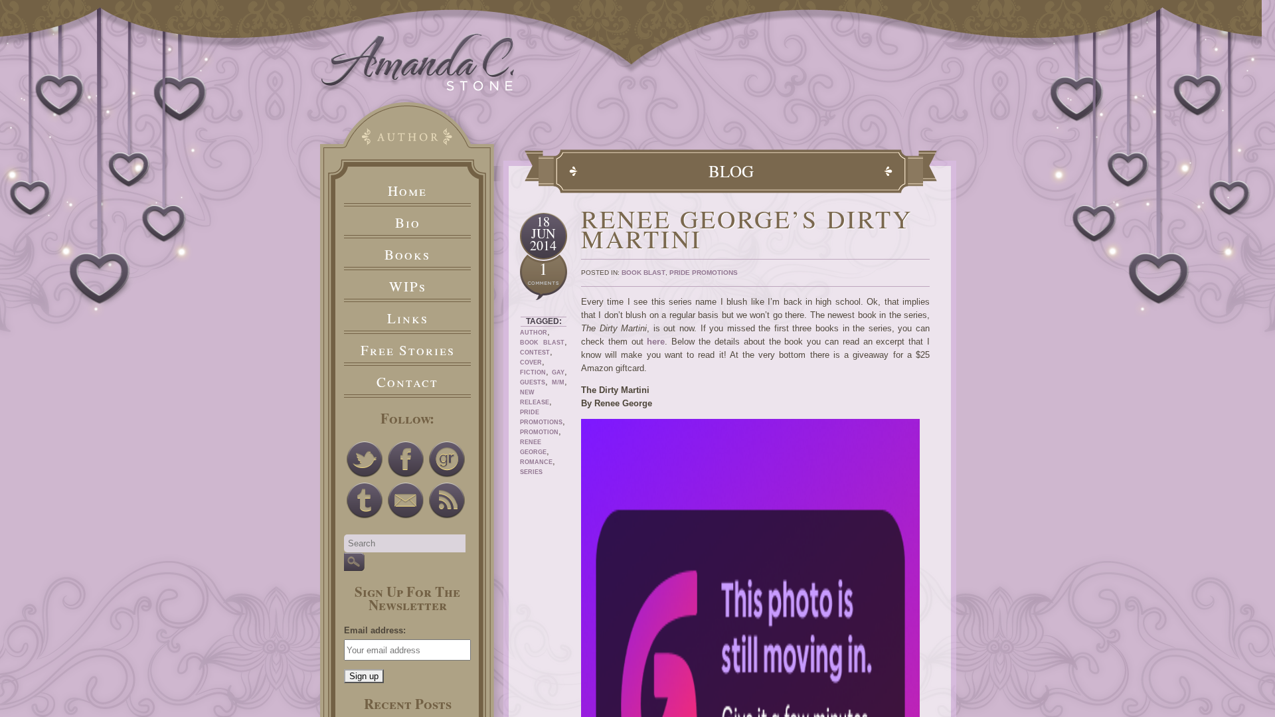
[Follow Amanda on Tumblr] (364, 500)
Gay (558, 372)
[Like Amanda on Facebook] (406, 459)
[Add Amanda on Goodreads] (447, 459)
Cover (531, 362)
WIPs (407, 286)
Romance (536, 462)
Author (533, 332)
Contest (535, 352)
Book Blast (542, 342)
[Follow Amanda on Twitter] (364, 459)
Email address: (375, 630)
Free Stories (408, 350)
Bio (407, 222)
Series (531, 472)
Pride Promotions (703, 272)
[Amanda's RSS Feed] (447, 500)
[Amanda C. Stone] (418, 88)
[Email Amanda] (406, 500)
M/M (558, 382)
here (656, 342)
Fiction (533, 372)
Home (407, 190)
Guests (532, 382)
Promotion (539, 432)
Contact (407, 381)
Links (407, 318)
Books (407, 254)
